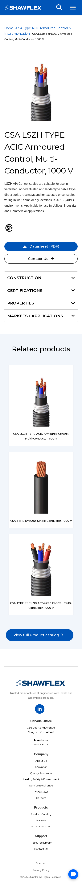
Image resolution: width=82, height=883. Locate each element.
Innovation (41, 766)
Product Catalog (41, 814)
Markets (41, 820)
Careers (41, 797)
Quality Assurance (41, 773)
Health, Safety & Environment (41, 779)
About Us (41, 760)
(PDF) (44, 246)
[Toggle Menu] (73, 7)
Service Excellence (41, 785)
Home (9, 28)
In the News (41, 791)
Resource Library (41, 842)
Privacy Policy (41, 870)
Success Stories (41, 826)
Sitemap (41, 863)
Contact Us (38, 259)
